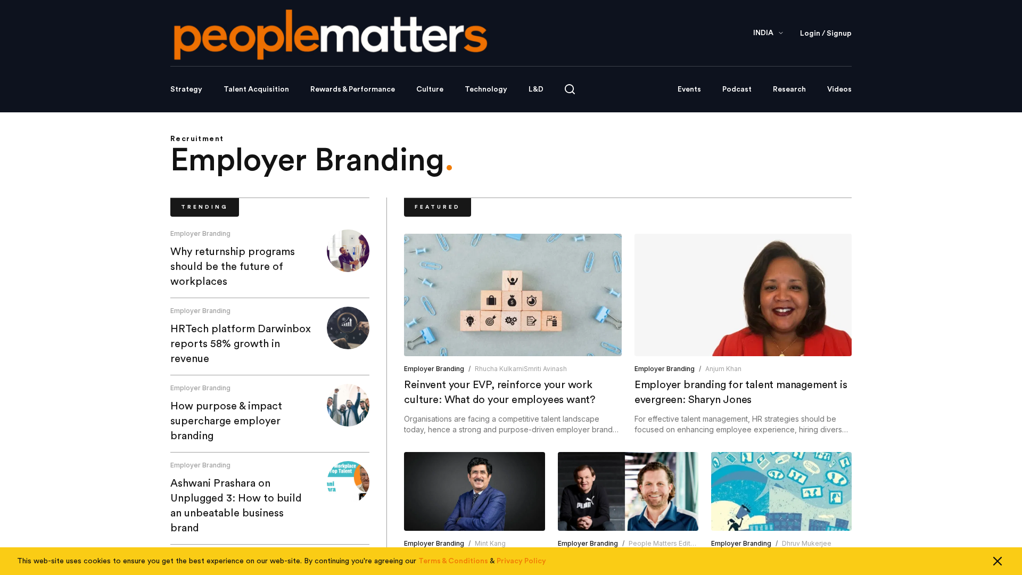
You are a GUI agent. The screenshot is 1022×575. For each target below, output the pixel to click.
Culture (429, 89)
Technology (486, 89)
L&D (536, 89)
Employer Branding (200, 233)
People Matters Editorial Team (676, 543)
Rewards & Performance (352, 89)
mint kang (490, 543)
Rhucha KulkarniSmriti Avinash (521, 369)
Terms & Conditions (453, 561)
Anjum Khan (723, 369)
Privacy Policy (521, 561)
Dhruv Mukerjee (806, 543)
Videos (839, 89)
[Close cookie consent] (997, 561)
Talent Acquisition (256, 89)
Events (689, 89)
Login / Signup (826, 33)
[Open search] (570, 89)
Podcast (737, 89)
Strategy (186, 89)
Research (789, 89)
